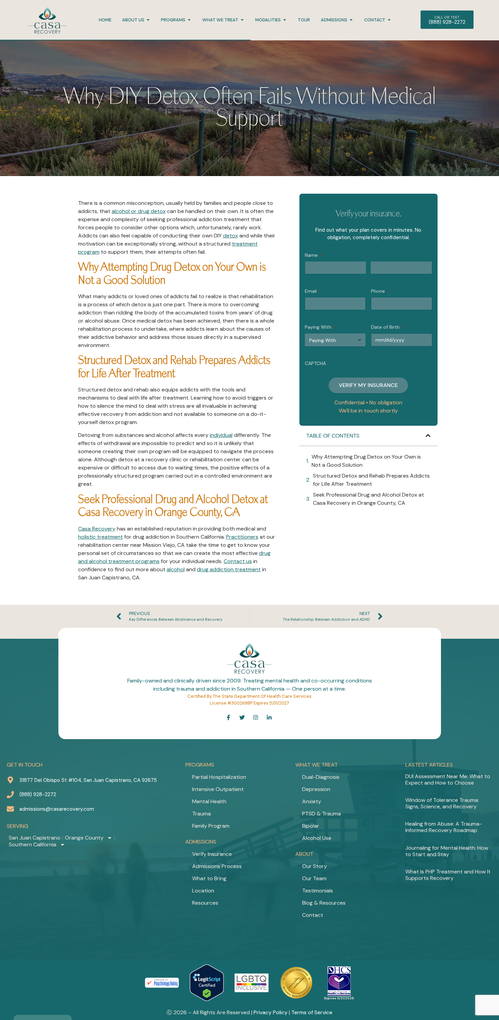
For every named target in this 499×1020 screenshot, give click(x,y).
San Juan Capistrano (34, 837)
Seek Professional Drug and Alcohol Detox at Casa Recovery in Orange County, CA (368, 498)
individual (221, 435)
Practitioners (242, 536)
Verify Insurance (212, 854)
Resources (205, 902)
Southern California (32, 844)
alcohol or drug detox (139, 211)
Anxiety (311, 801)
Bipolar (310, 825)
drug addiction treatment (229, 569)
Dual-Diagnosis (320, 777)
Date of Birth (387, 327)
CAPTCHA (315, 363)
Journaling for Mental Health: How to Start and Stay (446, 851)
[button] (428, 435)
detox (230, 235)
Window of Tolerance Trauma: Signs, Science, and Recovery (442, 803)
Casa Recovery (96, 528)
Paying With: (320, 327)
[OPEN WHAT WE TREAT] (242, 20)
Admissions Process (217, 866)
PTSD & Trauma (321, 813)
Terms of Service (311, 1012)
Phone (380, 291)
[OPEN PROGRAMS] (189, 20)
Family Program (210, 825)
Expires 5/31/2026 (339, 998)
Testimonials (317, 890)
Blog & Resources (324, 902)
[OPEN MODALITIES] (284, 20)
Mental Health (209, 801)
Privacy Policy (271, 1012)
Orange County (84, 837)
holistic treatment (100, 536)
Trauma (201, 813)
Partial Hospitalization (219, 777)
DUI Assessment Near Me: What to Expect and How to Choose (447, 779)
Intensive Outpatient (218, 789)
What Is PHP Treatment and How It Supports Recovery (448, 875)
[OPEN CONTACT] (389, 20)
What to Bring (209, 878)
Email (313, 291)
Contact (312, 915)
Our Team (314, 878)
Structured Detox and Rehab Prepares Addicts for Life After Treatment (371, 479)
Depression (316, 789)
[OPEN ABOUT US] (148, 20)
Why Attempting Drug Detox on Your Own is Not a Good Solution (366, 460)
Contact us (238, 561)
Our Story (314, 866)
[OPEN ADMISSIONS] (351, 20)
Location (203, 890)
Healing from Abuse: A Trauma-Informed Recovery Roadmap (443, 827)
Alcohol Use (316, 838)
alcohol (176, 569)
